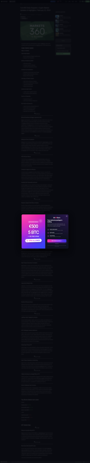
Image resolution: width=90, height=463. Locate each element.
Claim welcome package (56, 240)
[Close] (67, 216)
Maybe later (57, 243)
